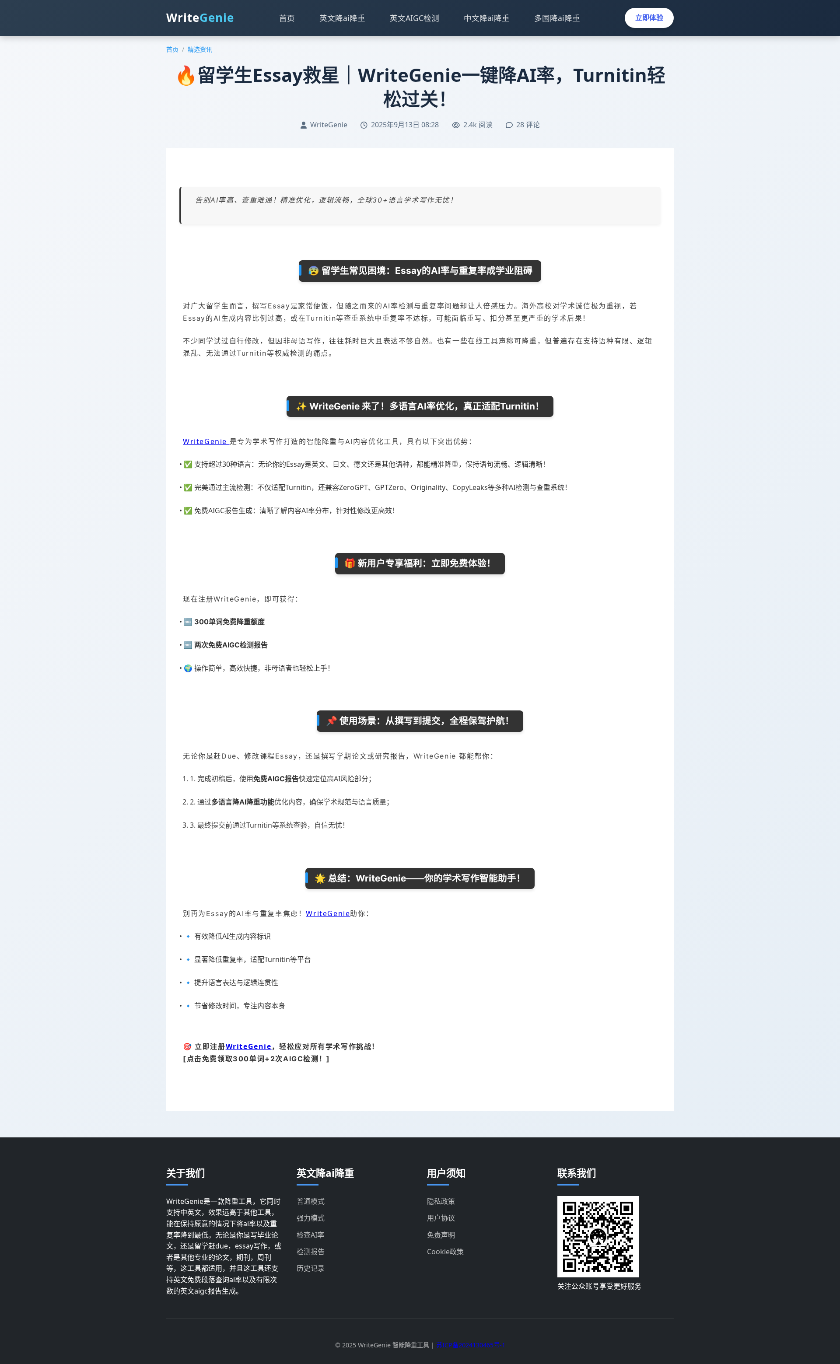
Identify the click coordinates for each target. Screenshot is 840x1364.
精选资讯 (200, 49)
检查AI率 (310, 1235)
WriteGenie (206, 441)
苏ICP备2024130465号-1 (470, 1345)
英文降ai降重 (342, 18)
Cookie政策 (445, 1251)
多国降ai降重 (557, 18)
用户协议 (441, 1218)
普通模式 (311, 1201)
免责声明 (441, 1235)
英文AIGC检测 (414, 18)
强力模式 (311, 1218)
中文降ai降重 (487, 18)
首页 (287, 18)
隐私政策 (441, 1201)
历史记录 (311, 1268)
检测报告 (311, 1251)
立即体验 (649, 17)
